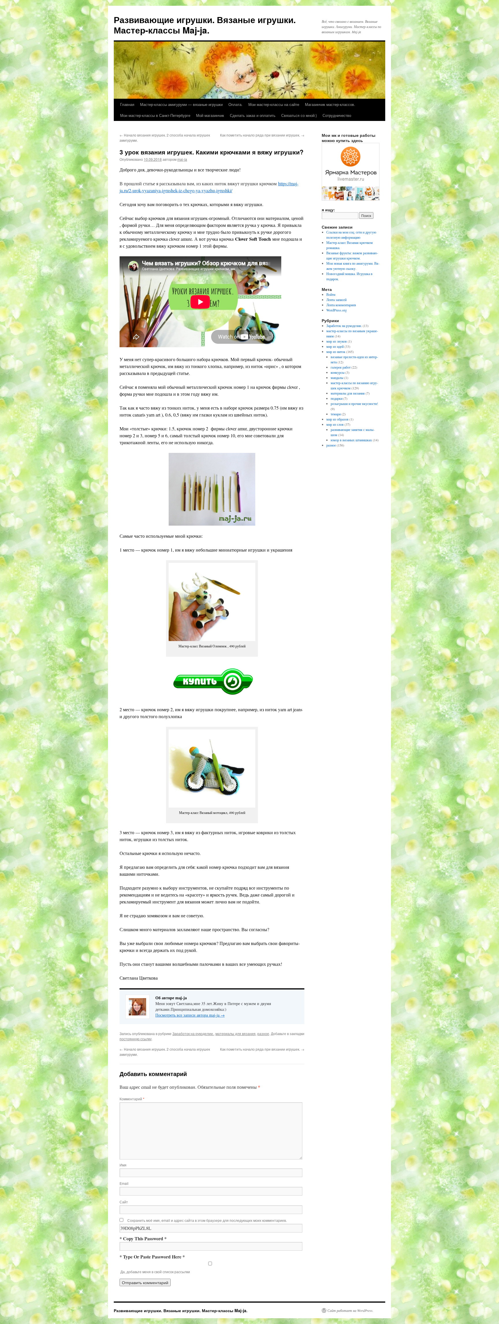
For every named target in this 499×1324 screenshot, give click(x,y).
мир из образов (337, 419)
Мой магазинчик (210, 115)
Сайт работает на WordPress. (350, 1310)
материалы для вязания (235, 1033)
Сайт (124, 1201)
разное (263, 1033)
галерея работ (341, 367)
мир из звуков (336, 341)
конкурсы (338, 372)
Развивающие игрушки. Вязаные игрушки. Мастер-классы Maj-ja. (205, 24)
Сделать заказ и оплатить (252, 115)
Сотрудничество (337, 115)
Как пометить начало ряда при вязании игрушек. (262, 134)
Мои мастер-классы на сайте (273, 104)
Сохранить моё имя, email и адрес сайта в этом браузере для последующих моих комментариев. (207, 1220)
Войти (330, 294)
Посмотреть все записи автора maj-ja (190, 1015)
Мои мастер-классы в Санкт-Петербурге (155, 115)
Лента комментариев (341, 304)
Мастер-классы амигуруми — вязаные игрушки (181, 104)
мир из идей (335, 346)
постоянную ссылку (136, 1038)
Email (124, 1183)
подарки (336, 398)
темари (336, 414)
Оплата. (235, 104)
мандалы (337, 377)
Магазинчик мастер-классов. (330, 104)
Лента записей (336, 299)
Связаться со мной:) (299, 115)
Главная (127, 104)
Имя (123, 1164)
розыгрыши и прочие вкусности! (354, 403)
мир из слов (335, 424)
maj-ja (182, 159)
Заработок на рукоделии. (193, 1033)
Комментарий (132, 1098)
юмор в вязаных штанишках (351, 440)
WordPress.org (336, 310)
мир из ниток (335, 351)
